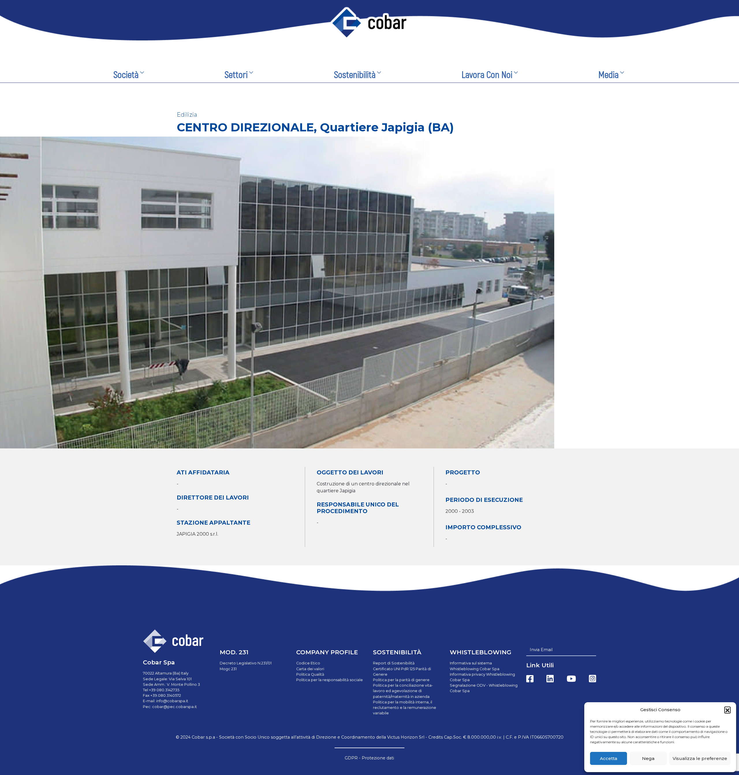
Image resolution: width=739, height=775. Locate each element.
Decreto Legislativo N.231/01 (246, 663)
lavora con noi (487, 75)
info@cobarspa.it (172, 701)
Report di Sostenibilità (394, 663)
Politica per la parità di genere (401, 680)
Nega (648, 758)
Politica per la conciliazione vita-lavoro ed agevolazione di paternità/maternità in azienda (403, 690)
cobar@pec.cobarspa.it (174, 707)
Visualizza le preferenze (700, 758)
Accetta (608, 758)
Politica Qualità (310, 674)
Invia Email (541, 649)
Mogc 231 (228, 669)
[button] (727, 710)
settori (236, 75)
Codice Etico (308, 663)
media (608, 75)
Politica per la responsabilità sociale (329, 680)
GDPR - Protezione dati (369, 758)
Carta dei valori (310, 669)
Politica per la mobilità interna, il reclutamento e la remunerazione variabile (404, 707)
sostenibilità (355, 75)
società (126, 75)
